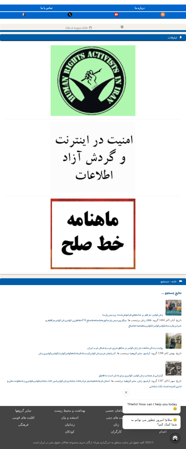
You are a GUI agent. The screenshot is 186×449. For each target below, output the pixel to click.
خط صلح (98, 320)
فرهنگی (23, 424)
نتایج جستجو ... (171, 292)
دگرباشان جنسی (116, 410)
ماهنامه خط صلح (136, 325)
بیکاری (123, 320)
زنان (143, 320)
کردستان (169, 325)
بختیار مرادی (87, 381)
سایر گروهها (136, 353)
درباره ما (139, 8)
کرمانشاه (76, 353)
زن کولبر (70, 320)
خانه (174, 281)
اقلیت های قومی (23, 417)
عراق (53, 320)
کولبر (162, 325)
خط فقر (78, 320)
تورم (104, 320)
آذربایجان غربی (108, 353)
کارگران (116, 431)
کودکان (69, 431)
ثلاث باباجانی (74, 381)
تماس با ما (46, 8)
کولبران (155, 325)
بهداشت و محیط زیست (69, 410)
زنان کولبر (60, 320)
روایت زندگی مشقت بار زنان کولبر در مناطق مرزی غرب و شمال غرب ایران (125, 348)
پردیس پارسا (113, 320)
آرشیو (147, 353)
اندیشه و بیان (69, 417)
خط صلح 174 (88, 320)
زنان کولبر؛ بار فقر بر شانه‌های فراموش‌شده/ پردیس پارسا (132, 314)
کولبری (148, 325)
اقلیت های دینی (116, 417)
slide (149, 320)
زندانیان (70, 424)
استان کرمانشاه (101, 381)
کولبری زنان (45, 353)
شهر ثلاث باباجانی (48, 381)
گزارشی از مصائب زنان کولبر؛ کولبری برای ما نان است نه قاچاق (131, 375)
